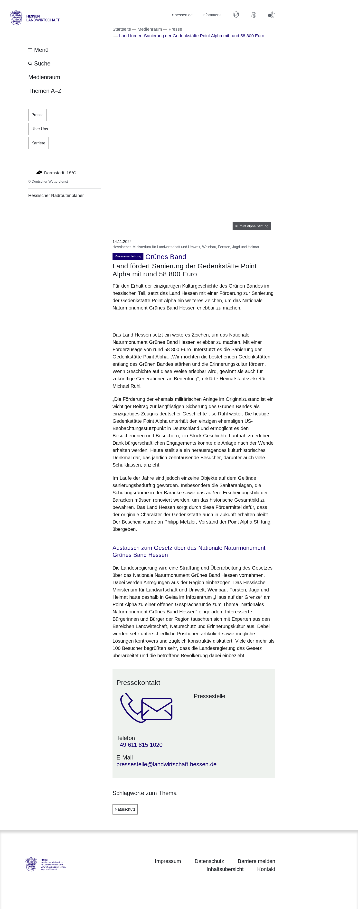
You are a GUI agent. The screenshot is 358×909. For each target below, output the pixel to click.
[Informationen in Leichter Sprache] (236, 15)
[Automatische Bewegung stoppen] (31, 172)
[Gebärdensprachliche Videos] (254, 15)
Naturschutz (125, 809)
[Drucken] (154, 320)
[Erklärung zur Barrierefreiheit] (271, 15)
